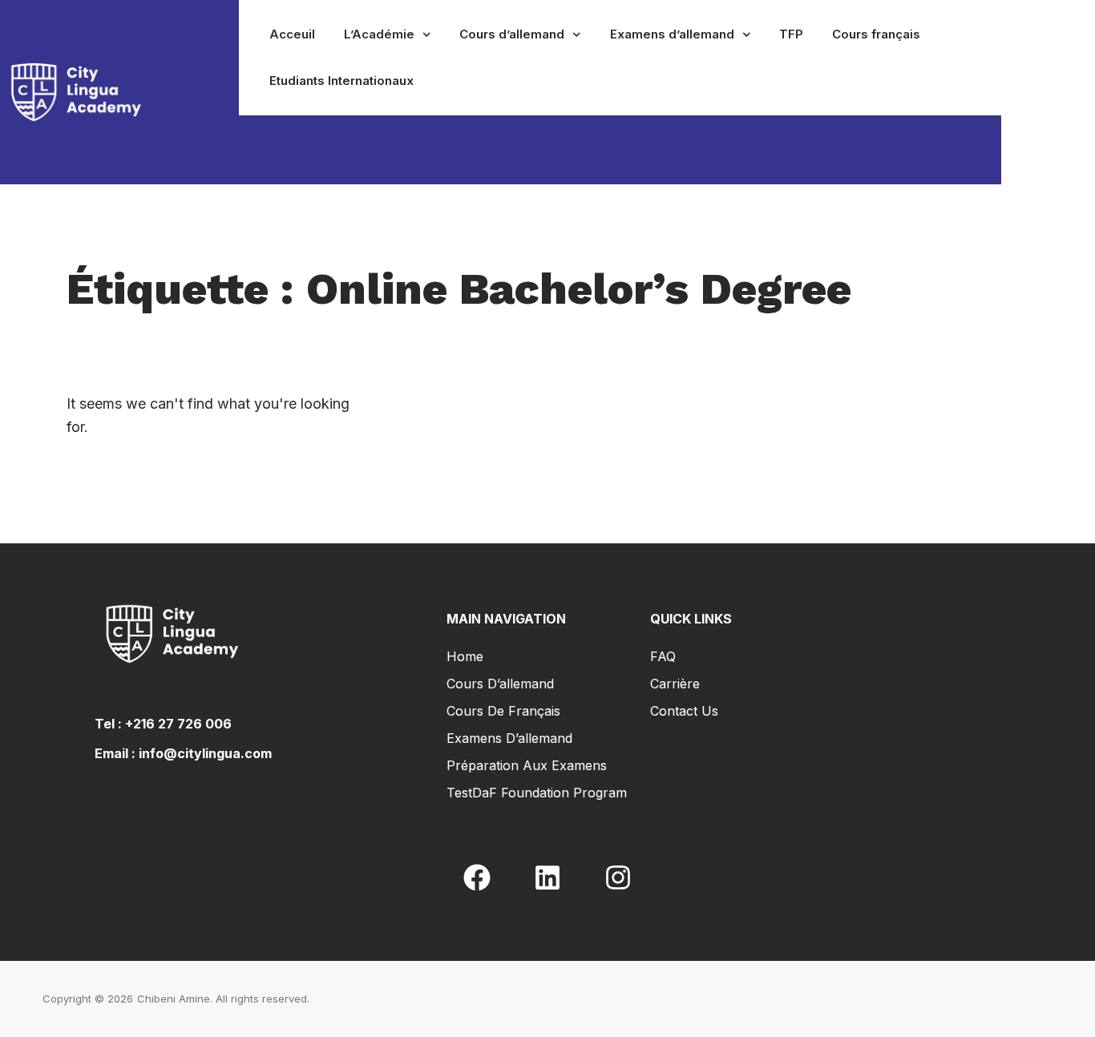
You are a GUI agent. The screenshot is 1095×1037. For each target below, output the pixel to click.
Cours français (876, 34)
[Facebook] (476, 877)
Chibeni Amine (173, 998)
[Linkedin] (547, 877)
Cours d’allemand (511, 34)
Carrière (675, 684)
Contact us (684, 711)
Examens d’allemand (672, 34)
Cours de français (503, 711)
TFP (791, 34)
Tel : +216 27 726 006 (163, 724)
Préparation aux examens (526, 765)
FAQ (663, 656)
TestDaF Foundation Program (536, 793)
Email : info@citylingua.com (183, 753)
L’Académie (379, 34)
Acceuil (292, 34)
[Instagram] (618, 877)
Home (464, 656)
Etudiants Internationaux (341, 80)
